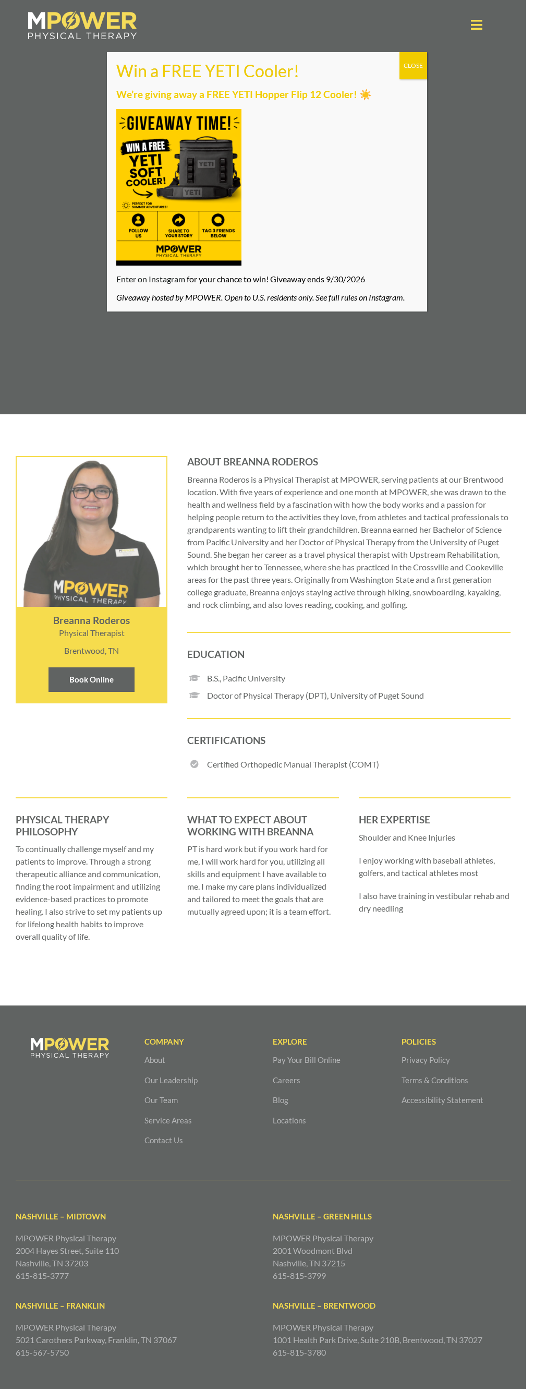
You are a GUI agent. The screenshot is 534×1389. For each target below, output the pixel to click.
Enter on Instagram (150, 279)
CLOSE (413, 65)
